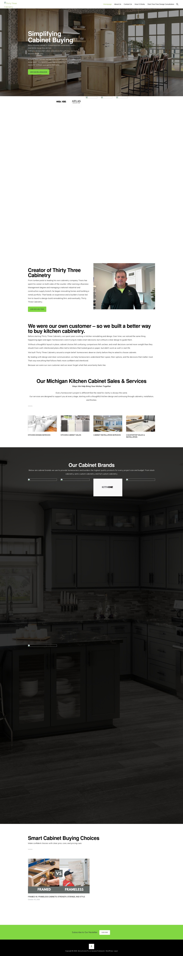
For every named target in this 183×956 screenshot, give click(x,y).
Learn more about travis (37, 309)
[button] (177, 4)
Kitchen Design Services (39, 435)
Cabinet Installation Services (107, 435)
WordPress (109, 951)
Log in (116, 951)
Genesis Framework (98, 951)
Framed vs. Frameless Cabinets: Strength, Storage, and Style (56, 896)
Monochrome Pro (83, 951)
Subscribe (104, 932)
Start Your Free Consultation (38, 72)
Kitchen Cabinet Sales (71, 435)
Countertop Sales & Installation (135, 436)
